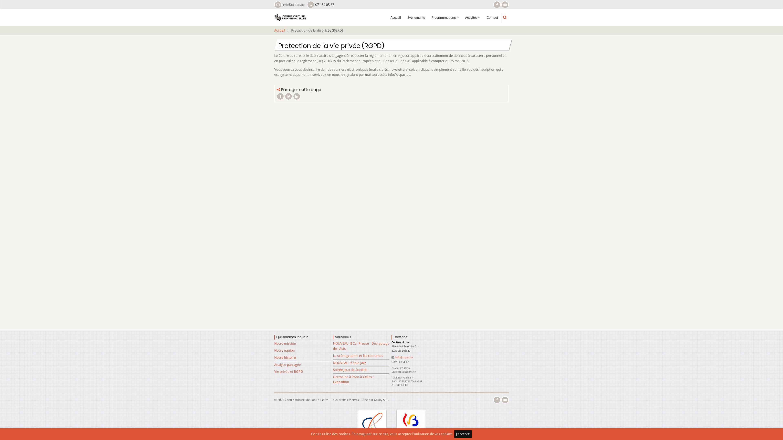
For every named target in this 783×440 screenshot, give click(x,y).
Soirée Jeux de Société (350, 369)
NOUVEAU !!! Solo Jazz (349, 363)
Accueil (395, 18)
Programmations (444, 18)
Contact (492, 18)
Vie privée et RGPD (288, 371)
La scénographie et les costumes (358, 355)
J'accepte (463, 434)
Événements (416, 18)
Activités (471, 18)
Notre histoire (285, 357)
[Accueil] (290, 17)
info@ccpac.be (404, 357)
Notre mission (285, 343)
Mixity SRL (381, 400)
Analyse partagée (287, 364)
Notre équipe (284, 350)
